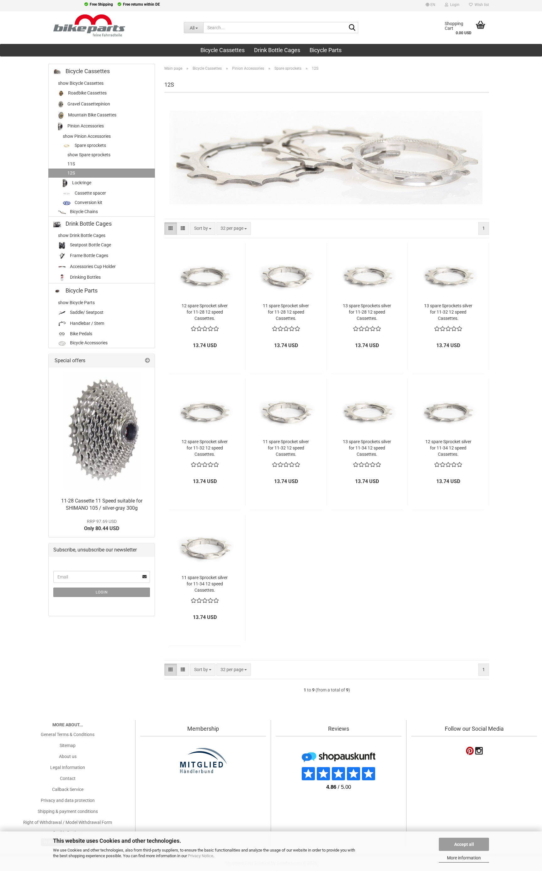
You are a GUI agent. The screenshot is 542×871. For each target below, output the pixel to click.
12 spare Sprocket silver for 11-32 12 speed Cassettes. (205, 448)
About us (68, 756)
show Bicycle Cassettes (81, 83)
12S (71, 172)
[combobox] (202, 228)
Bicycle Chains (83, 211)
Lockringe (81, 182)
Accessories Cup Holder (92, 266)
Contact (68, 778)
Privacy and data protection (68, 800)
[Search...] (352, 28)
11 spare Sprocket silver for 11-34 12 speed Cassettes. (205, 584)
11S (71, 163)
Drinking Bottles (85, 277)
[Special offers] (147, 360)
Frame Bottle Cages (88, 255)
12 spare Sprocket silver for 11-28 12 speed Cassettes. (205, 312)
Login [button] (454, 5)
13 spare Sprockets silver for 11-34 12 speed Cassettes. (367, 448)
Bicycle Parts (326, 50)
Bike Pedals (80, 333)
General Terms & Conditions (67, 734)
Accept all (464, 844)
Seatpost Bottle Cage (90, 244)
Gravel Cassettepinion (88, 103)
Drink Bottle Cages (277, 50)
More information (464, 857)
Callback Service (67, 789)
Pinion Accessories (85, 125)
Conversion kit (88, 202)
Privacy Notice (200, 855)
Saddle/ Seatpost (86, 312)
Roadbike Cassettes (87, 92)
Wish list (481, 5)
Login (102, 592)
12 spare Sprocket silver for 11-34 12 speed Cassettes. (448, 448)
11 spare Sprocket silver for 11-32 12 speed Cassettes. (286, 448)
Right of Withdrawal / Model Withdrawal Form (67, 822)
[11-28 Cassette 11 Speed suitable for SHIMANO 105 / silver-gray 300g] (101, 431)
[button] (430, 5)
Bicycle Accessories (88, 342)
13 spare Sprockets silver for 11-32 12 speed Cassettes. (448, 312)
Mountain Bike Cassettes (91, 114)
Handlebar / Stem (86, 323)
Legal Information (67, 767)
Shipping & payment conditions (68, 811)
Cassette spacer (90, 193)
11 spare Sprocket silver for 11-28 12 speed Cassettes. (286, 312)
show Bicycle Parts (76, 302)
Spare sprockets (90, 145)
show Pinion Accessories (87, 136)
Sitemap (68, 745)
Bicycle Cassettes (222, 50)
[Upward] (17, 827)
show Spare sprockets (88, 154)
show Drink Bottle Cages (81, 235)
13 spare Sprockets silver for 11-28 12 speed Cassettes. (367, 312)
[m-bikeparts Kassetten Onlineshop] (87, 25)
